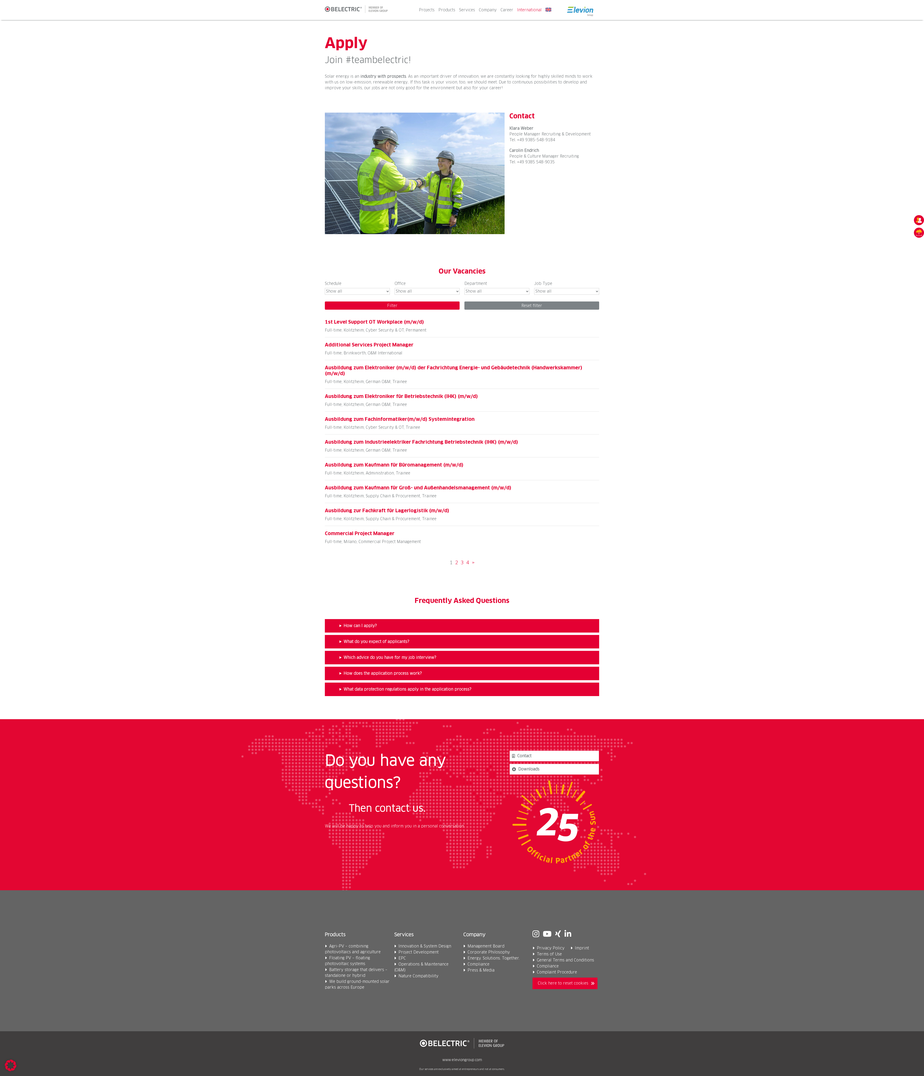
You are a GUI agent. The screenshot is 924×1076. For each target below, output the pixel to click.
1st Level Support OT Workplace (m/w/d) (374, 322)
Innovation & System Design (424, 946)
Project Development (418, 952)
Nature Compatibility (418, 976)
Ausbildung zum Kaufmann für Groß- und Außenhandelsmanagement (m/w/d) (418, 488)
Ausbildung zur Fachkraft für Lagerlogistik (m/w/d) (387, 510)
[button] (10, 1065)
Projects (427, 10)
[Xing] (558, 934)
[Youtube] (547, 934)
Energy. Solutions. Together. (494, 958)
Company (488, 10)
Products (446, 10)
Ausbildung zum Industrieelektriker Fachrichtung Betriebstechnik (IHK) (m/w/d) (421, 442)
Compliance (478, 964)
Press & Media (481, 970)
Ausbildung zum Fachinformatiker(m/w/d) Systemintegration (400, 419)
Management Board (486, 946)
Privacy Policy (551, 948)
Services (467, 10)
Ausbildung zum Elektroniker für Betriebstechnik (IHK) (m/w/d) (401, 396)
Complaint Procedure (557, 972)
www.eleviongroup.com (462, 1060)
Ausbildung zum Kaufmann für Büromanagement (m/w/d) (394, 465)
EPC (402, 958)
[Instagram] (536, 934)
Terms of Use (549, 954)
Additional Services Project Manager (369, 345)
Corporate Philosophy (489, 952)
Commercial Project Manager (359, 533)
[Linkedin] (568, 934)
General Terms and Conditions (565, 960)
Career (506, 10)
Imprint (582, 948)
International (529, 10)
